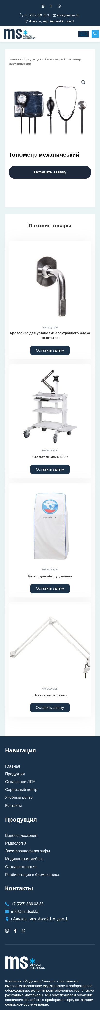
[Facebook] (51, 6)
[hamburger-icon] (83, 34)
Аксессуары (53, 59)
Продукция (33, 59)
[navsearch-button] (95, 34)
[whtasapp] (59, 6)
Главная (15, 59)
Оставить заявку (50, 172)
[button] (83, 82)
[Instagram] (43, 6)
